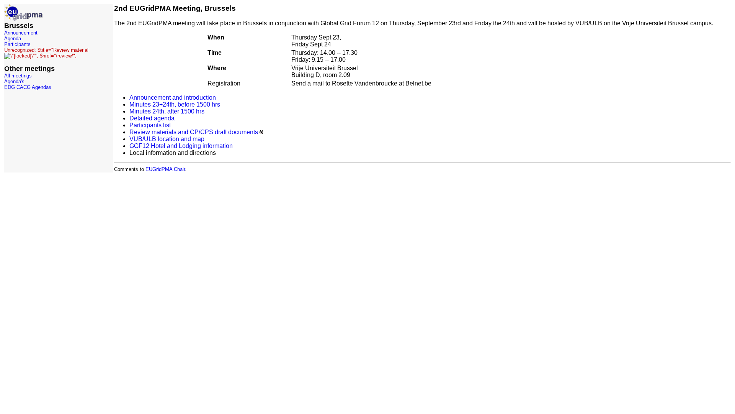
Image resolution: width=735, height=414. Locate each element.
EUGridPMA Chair (165, 169)
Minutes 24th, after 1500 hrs (166, 111)
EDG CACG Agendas (27, 87)
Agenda (12, 38)
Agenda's (14, 81)
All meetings (18, 76)
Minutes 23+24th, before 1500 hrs (174, 104)
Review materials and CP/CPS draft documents (193, 132)
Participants (17, 44)
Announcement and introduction (172, 97)
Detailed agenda (152, 118)
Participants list (150, 125)
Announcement (21, 33)
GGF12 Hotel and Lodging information (181, 146)
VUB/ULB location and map (166, 139)
